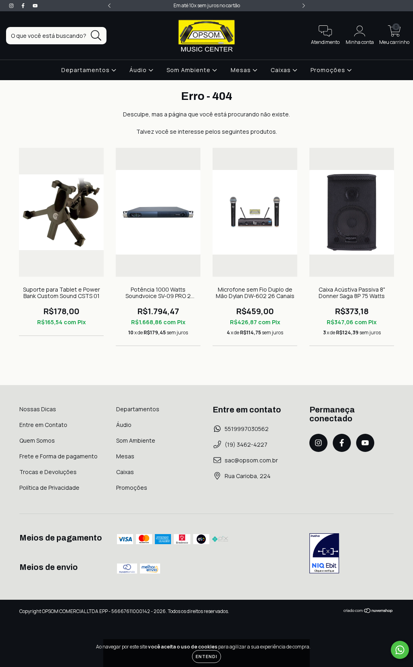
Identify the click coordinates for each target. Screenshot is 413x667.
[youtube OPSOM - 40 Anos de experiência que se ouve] (35, 5)
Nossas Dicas (37, 409)
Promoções (329, 70)
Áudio (138, 70)
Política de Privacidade (49, 487)
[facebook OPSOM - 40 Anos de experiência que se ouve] (23, 5)
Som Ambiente (189, 70)
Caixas (281, 70)
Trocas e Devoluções (48, 472)
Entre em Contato (43, 425)
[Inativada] (324, 554)
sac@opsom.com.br (251, 460)
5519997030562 (247, 429)
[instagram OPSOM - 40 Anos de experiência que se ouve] (12, 5)
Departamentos (86, 70)
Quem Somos (37, 440)
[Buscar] (96, 35)
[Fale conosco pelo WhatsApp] (400, 650)
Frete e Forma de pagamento (58, 456)
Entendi (206, 656)
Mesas (241, 70)
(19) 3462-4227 (246, 444)
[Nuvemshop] (368, 611)
